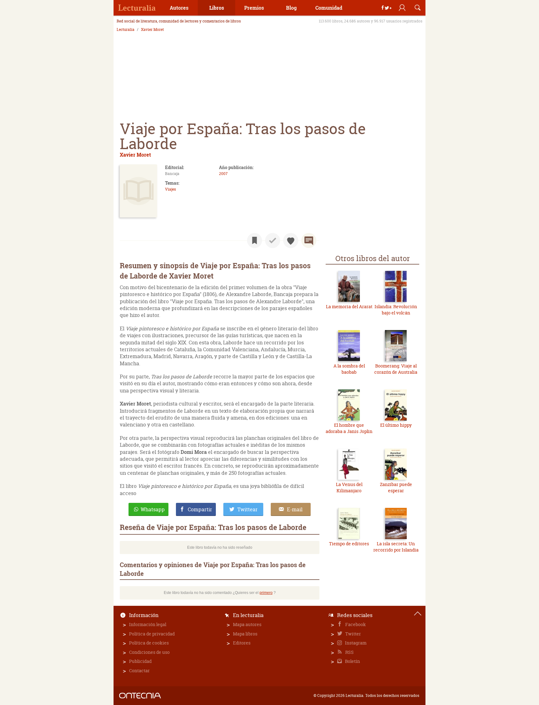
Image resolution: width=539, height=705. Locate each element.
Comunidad (328, 7)
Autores (179, 7)
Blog (291, 7)
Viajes (170, 189)
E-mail (295, 509)
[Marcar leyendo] (254, 240)
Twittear (247, 509)
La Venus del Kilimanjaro (349, 487)
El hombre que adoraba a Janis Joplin (349, 428)
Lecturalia (125, 29)
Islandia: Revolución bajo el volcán (396, 310)
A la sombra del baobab (349, 369)
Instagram (355, 643)
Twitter (352, 634)
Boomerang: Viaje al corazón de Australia (395, 369)
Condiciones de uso (149, 652)
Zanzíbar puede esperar (396, 487)
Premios (254, 7)
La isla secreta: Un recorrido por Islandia (396, 547)
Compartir (200, 509)
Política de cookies (149, 643)
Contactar (139, 670)
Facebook (355, 624)
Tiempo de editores (349, 544)
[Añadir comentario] (308, 240)
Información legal (147, 624)
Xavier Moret (152, 29)
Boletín (352, 661)
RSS (349, 652)
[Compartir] (386, 8)
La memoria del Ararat (349, 306)
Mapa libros (245, 634)
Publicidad (140, 661)
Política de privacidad (152, 634)
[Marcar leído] (272, 240)
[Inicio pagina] (417, 613)
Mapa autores (247, 624)
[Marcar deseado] (290, 240)
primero (266, 593)
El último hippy (396, 425)
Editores (241, 643)
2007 (223, 173)
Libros (216, 7)
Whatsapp (153, 509)
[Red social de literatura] (137, 8)
